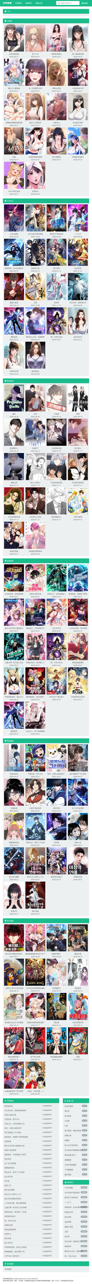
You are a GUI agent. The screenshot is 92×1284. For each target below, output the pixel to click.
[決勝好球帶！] (56, 937)
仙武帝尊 (78, 268)
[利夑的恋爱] (78, 860)
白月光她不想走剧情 (35, 234)
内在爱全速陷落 (78, 482)
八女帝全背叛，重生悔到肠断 (15, 1203)
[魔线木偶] (78, 937)
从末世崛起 (14, 234)
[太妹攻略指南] (14, 37)
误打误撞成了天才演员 (77, 774)
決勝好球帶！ (57, 954)
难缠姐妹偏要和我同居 (14, 122)
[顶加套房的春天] (78, 140)
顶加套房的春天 (78, 157)
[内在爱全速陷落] (78, 466)
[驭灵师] (56, 286)
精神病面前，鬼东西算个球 (14, 1251)
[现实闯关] (56, 792)
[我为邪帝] (56, 252)
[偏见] (14, 397)
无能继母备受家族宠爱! (35, 1022)
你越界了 (35, 448)
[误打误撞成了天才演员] (78, 757)
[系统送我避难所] (78, 646)
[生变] (35, 397)
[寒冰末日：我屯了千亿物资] (35, 826)
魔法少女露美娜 (14, 88)
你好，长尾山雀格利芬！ (56, 774)
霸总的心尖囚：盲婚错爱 (35, 337)
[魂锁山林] (14, 466)
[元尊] (35, 286)
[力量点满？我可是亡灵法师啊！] (14, 646)
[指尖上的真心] (35, 466)
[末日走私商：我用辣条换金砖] (14, 577)
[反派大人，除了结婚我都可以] (35, 715)
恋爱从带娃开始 (35, 594)
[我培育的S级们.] (56, 860)
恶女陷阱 (68, 1116)
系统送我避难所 (78, 662)
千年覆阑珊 (69, 1169)
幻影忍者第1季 (77, 1022)
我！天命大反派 (56, 337)
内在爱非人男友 (35, 517)
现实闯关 (56, 808)
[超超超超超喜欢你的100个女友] (35, 937)
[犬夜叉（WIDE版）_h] (35, 1075)
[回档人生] (78, 826)
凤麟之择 (68, 1135)
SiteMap (29, 1279)
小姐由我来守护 (78, 88)
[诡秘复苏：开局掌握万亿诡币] (35, 612)
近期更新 (18, 3)
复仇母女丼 (78, 337)
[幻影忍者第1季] (78, 1006)
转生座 (56, 842)
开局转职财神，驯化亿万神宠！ (16, 1247)
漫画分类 (39, 3)
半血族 (56, 414)
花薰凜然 (78, 988)
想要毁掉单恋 (14, 842)
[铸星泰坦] (14, 320)
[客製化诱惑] (56, 72)
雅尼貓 (56, 1022)
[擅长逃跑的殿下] (14, 1040)
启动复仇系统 (78, 122)
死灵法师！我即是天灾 (77, 302)
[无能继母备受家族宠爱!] (35, 1006)
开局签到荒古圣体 (78, 697)
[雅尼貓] (56, 1006)
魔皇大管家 (14, 302)
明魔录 (67, 1140)
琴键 (78, 414)
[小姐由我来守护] (78, 72)
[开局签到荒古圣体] (78, 680)
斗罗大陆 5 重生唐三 (56, 697)
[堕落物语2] (35, 355)
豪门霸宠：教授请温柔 (73, 1130)
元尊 (35, 302)
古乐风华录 (56, 628)
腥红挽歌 (68, 1174)
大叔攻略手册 (57, 448)
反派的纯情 (69, 1106)
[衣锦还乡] (35, 175)
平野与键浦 (78, 517)
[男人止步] (35, 37)
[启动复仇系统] (78, 106)
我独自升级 (35, 268)
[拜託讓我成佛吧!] (56, 1040)
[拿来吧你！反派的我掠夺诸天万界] (14, 252)
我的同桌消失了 (70, 1155)
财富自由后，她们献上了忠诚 (15, 1212)
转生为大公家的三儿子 (35, 877)
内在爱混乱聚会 (56, 482)
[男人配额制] (56, 140)
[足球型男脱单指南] (35, 140)
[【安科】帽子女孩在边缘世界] (14, 972)
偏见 (14, 414)
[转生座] (56, 826)
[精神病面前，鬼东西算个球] (35, 680)
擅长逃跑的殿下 (14, 1057)
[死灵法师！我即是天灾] (78, 286)
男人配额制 (56, 157)
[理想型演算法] (56, 37)
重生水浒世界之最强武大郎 (14, 1145)
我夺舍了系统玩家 (56, 234)
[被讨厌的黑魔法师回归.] (14, 937)
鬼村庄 (67, 1111)
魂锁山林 (14, 482)
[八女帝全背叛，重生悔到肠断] (78, 612)
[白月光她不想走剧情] (35, 217)
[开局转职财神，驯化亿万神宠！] (14, 680)
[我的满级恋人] (56, 500)
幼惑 (14, 157)
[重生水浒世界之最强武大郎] (14, 612)
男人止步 (35, 54)
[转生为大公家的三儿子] (35, 860)
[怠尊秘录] (14, 792)
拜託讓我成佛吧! (56, 1057)
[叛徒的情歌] (14, 535)
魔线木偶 (78, 954)
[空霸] (78, 1040)
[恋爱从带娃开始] (35, 577)
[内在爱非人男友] (35, 500)
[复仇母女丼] (78, 320)
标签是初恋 (14, 774)
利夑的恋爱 (78, 877)
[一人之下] (78, 217)
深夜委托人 (14, 448)
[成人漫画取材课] (78, 37)
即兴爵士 (78, 448)
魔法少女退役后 (35, 122)
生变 (35, 414)
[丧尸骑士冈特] (35, 1040)
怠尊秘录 (14, 808)
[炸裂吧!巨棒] (14, 355)
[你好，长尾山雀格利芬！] (56, 757)
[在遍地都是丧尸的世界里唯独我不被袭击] (14, 1075)
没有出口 (56, 122)
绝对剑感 (35, 911)
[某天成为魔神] (14, 860)
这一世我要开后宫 (35, 88)
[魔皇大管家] (14, 286)
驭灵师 (56, 302)
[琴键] (78, 397)
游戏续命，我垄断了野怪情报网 (16, 1137)
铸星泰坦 (14, 337)
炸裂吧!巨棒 (14, 371)
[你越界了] (35, 432)
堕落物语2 (35, 371)
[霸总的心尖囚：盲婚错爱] (35, 320)
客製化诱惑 (56, 88)
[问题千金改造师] (35, 792)
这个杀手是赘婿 (78, 808)
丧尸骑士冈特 (35, 1057)
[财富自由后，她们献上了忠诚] (35, 646)
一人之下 (78, 234)
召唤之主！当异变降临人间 (14, 1123)
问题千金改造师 (35, 808)
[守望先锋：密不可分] (35, 757)
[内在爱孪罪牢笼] (14, 500)
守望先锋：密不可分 (35, 774)
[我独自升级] (35, 252)
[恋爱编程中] (56, 972)
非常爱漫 (7, 3)
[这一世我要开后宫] (35, 72)
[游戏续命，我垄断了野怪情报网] (78, 577)
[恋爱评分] (14, 895)
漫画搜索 (84, 3)
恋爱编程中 (56, 988)
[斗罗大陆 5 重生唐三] (56, 680)
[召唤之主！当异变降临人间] (56, 577)
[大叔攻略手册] (56, 432)
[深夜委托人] (14, 432)
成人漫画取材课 (78, 54)
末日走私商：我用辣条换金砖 (15, 1110)
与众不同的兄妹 (14, 191)
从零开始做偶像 (70, 1165)
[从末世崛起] (14, 217)
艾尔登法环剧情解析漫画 (35, 988)
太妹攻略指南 (14, 54)
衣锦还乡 (35, 191)
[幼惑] (14, 140)
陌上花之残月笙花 (71, 1145)
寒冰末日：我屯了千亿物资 (14, 1172)
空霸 (78, 1057)
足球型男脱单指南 (35, 157)
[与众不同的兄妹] (14, 175)
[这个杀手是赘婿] (78, 792)
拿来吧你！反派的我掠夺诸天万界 (77, 1207)
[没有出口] (56, 106)
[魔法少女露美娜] (14, 72)
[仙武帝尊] (78, 252)
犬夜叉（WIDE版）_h (35, 1091)
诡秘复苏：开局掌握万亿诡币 (15, 1154)
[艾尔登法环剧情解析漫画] (35, 972)
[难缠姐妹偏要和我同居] (14, 106)
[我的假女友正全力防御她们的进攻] (14, 1006)
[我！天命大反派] (56, 320)
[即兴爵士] (78, 432)
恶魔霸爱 (68, 1160)
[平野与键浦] (78, 500)
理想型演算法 (57, 54)
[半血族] (56, 397)
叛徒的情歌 (14, 551)
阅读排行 (28, 3)
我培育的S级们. (56, 877)
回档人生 (78, 842)
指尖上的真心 (35, 482)
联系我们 (35, 1279)
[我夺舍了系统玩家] (56, 217)
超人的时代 (8, 1242)
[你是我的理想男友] (35, 535)
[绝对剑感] (35, 895)
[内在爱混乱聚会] (56, 466)
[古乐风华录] (56, 612)
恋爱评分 (14, 911)
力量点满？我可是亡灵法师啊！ (16, 1207)
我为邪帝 (56, 268)
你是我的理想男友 (35, 551)
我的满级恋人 (57, 517)
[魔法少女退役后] (35, 106)
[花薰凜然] (78, 972)
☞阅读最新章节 (47, 1106)
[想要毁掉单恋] (14, 826)
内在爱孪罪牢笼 (14, 517)
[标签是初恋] (14, 757)
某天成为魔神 (14, 877)
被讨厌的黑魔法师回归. (14, 954)
